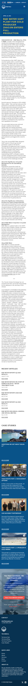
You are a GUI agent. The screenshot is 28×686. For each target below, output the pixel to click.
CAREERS (17, 2)
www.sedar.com (19, 340)
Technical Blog (6, 639)
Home (3, 653)
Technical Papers (6, 641)
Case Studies (5, 643)
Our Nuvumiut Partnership (11, 513)
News (3, 659)
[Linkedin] (25, 682)
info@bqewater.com (7, 621)
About (3, 655)
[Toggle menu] (24, 6)
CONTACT (23, 2)
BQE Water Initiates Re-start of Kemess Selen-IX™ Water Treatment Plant (13, 383)
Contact (4, 661)
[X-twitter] (22, 682)
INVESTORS (10, 2)
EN (4, 2)
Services (4, 657)
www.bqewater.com (9, 274)
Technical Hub (6, 637)
